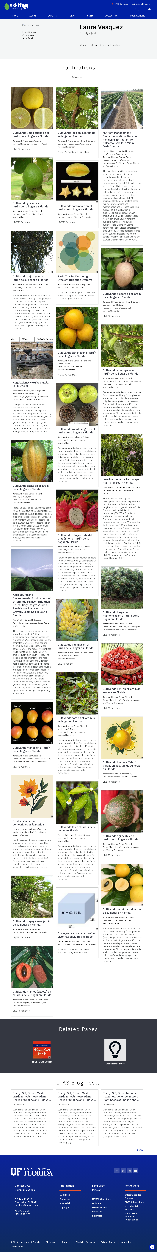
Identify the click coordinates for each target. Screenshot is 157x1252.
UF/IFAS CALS (99, 1207)
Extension (97, 1215)
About (32, 16)
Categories (77, 77)
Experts (52, 16)
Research (97, 1211)
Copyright (64, 1207)
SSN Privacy (16, 1246)
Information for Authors (133, 1196)
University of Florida (141, 4)
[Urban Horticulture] (115, 1050)
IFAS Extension (121, 4)
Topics (72, 16)
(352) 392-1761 (23, 1213)
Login (148, 9)
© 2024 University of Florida (25, 1242)
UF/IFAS (96, 1203)
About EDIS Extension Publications (131, 1216)
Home (15, 16)
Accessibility (66, 1203)
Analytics (126, 1242)
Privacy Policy (108, 1242)
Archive (66, 1242)
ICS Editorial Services (131, 1208)
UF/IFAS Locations (101, 1199)
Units (90, 16)
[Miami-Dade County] (42, 1049)
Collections (112, 16)
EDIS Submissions (134, 1202)
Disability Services (85, 1242)
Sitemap (50, 1242)
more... (140, 1149)
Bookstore (64, 1198)
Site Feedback (22, 1211)
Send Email (28, 38)
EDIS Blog (64, 1194)
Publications (137, 16)
